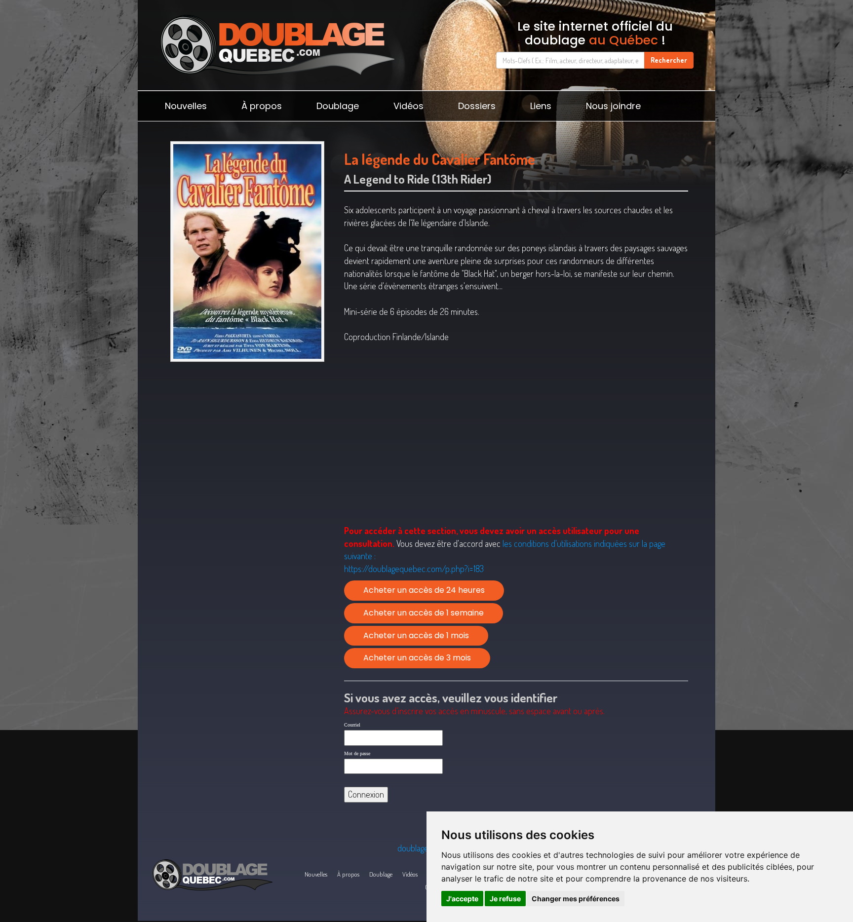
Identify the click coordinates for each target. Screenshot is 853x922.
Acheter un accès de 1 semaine (423, 612)
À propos (261, 106)
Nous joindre (613, 106)
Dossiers (477, 106)
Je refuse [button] (505, 898)
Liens (540, 106)
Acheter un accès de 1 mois (416, 635)
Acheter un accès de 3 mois (417, 657)
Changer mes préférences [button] (576, 898)
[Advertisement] (247, 442)
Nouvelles (186, 106)
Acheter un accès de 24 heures (424, 590)
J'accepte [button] (462, 898)
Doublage (337, 106)
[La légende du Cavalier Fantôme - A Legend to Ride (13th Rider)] (247, 251)
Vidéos (408, 106)
